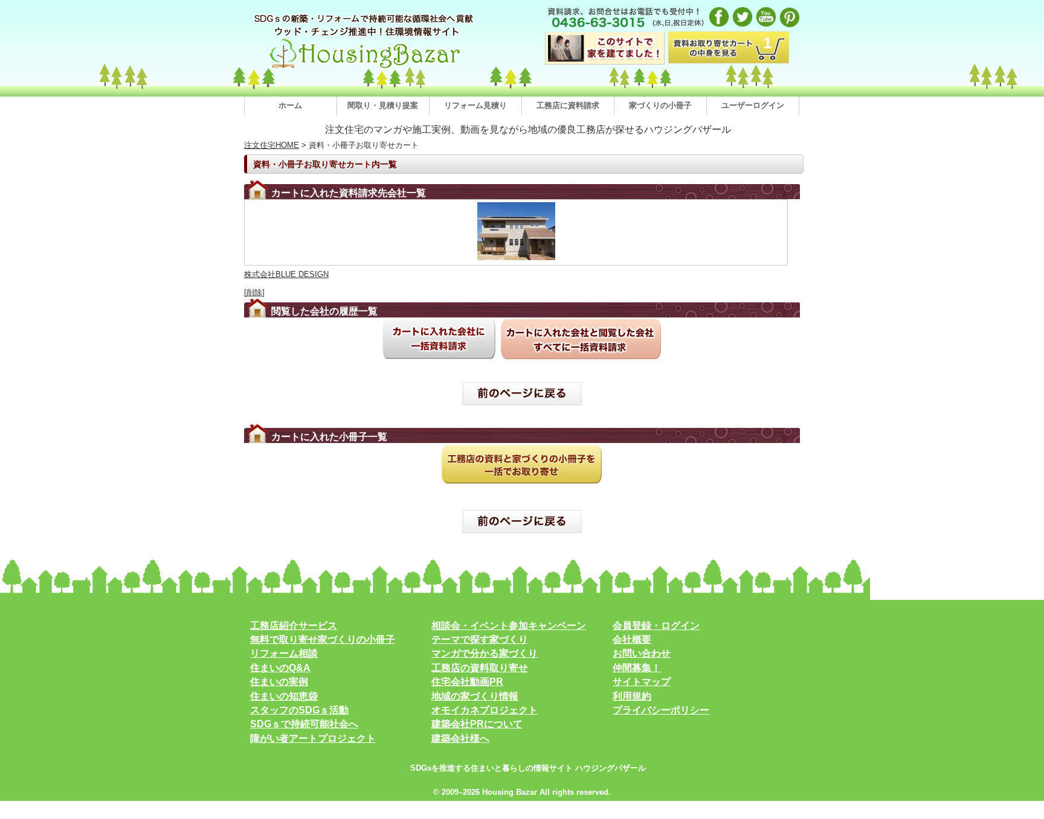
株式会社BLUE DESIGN (286, 274)
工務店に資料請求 (567, 105)
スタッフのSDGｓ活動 (299, 710)
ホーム (290, 105)
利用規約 (632, 696)
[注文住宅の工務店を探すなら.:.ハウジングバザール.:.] (365, 68)
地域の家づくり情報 (474, 696)
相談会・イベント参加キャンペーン (508, 625)
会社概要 (632, 639)
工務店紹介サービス (293, 625)
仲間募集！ (637, 668)
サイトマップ (642, 682)
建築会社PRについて (477, 724)
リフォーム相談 (284, 653)
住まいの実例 (279, 682)
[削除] (254, 292)
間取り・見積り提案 (382, 105)
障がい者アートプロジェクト (313, 738)
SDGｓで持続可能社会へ (304, 724)
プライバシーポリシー (661, 710)
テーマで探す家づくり (479, 639)
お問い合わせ (642, 653)
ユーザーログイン (752, 105)
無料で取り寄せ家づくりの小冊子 (322, 639)
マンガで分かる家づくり (484, 653)
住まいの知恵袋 (284, 696)
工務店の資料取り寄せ (479, 668)
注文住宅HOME (271, 145)
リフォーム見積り (475, 105)
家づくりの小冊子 (660, 105)
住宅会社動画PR (467, 682)
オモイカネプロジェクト (484, 710)
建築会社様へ (460, 738)
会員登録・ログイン (656, 625)
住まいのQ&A (280, 668)
